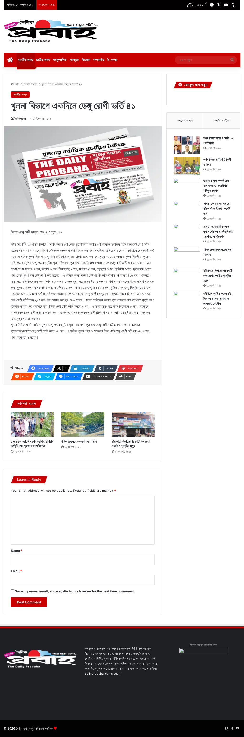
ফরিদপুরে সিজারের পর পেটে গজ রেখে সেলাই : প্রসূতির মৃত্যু (217, 275)
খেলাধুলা (74, 60)
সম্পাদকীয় (98, 60)
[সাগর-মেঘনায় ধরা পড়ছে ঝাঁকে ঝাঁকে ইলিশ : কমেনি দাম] (187, 210)
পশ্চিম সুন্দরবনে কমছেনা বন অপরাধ (79, 441)
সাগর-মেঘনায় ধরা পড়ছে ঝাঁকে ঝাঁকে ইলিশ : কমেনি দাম (216, 208)
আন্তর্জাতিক (59, 60)
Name (16, 551)
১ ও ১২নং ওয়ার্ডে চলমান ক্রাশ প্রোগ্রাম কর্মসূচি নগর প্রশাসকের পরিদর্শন (218, 231)
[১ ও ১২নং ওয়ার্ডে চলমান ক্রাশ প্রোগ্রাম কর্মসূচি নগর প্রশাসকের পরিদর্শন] (32, 424)
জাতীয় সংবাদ (43, 60)
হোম (16, 84)
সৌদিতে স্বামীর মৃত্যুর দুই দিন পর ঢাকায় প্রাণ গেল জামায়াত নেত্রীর (217, 298)
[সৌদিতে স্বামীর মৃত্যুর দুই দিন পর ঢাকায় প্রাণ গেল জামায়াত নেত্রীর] (187, 300)
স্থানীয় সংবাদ (25, 60)
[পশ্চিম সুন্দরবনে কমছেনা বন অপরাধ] (82, 424)
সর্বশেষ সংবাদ (185, 120)
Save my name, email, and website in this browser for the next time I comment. (75, 591)
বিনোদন (86, 60)
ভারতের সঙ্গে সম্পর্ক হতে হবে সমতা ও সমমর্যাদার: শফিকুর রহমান (216, 185)
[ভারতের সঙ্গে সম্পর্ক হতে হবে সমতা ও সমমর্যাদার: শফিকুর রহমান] (187, 187)
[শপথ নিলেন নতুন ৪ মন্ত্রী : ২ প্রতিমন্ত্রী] (187, 145)
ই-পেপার (112, 60)
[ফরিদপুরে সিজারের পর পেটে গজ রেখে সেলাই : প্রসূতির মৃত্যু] (133, 424)
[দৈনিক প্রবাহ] (51, 31)
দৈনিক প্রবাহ (20, 118)
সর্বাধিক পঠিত (221, 120)
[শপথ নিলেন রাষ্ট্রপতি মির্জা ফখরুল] (187, 166)
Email (16, 571)
